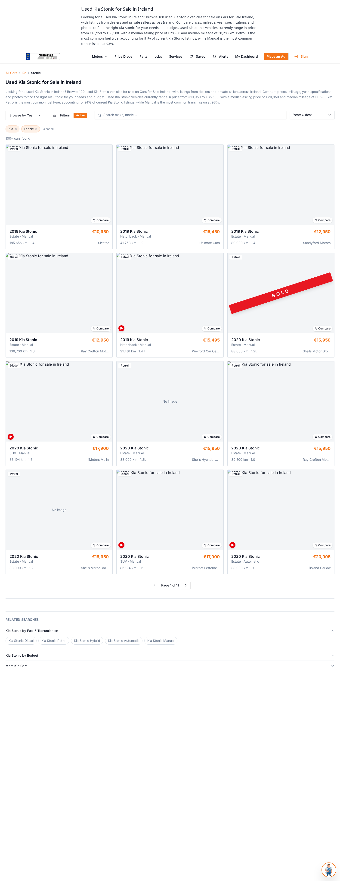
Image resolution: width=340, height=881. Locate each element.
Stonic (29, 129)
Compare (102, 220)
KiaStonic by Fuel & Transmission (32, 631)
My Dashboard (246, 56)
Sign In (306, 56)
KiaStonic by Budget (22, 655)
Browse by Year (21, 115)
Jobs (158, 56)
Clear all (48, 129)
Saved (201, 56)
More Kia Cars (17, 666)
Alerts (223, 56)
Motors (97, 56)
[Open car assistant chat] (328, 869)
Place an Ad (276, 56)
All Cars (11, 73)
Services (175, 56)
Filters (72, 115)
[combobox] (312, 115)
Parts (143, 56)
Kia (24, 73)
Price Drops (123, 56)
